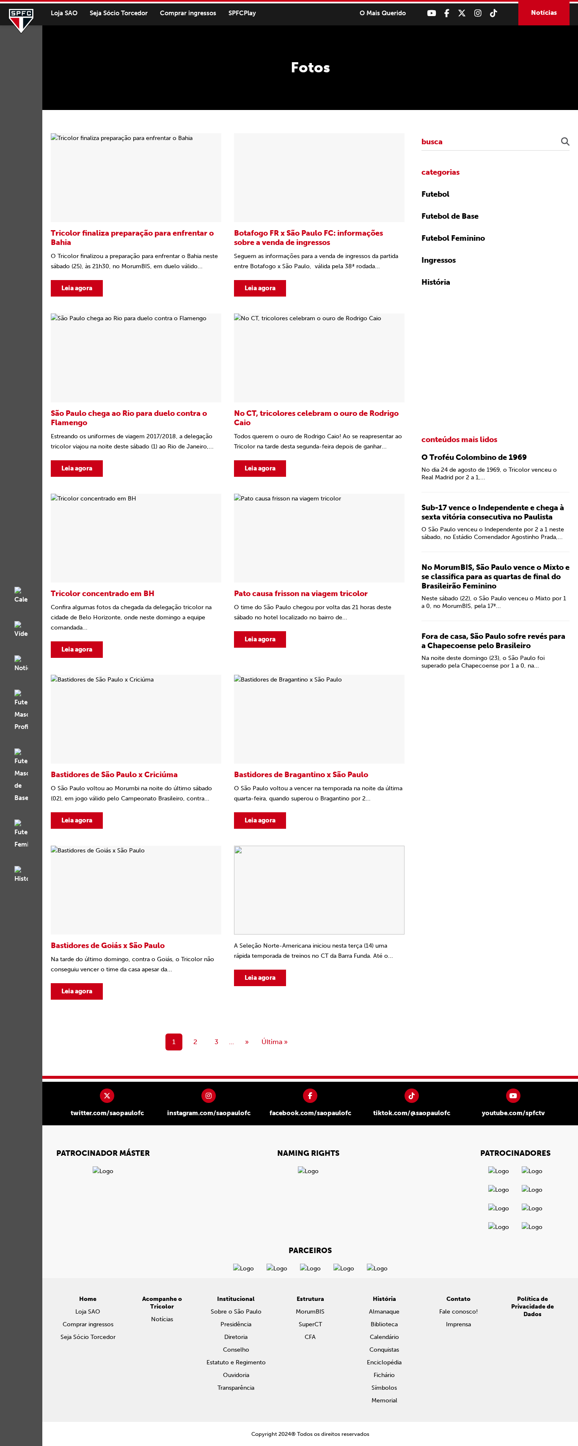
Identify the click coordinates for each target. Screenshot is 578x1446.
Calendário (384, 1337)
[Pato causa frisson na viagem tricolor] (319, 576)
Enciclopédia (384, 1362)
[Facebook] (446, 13)
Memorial (384, 1400)
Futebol (435, 194)
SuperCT (310, 1324)
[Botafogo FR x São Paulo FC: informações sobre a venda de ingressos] (319, 215)
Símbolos (384, 1387)
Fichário (384, 1375)
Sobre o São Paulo (236, 1311)
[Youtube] (431, 13)
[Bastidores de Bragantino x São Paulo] (319, 752)
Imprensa (458, 1324)
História (435, 282)
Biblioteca (384, 1324)
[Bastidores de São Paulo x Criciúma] (136, 752)
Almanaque (384, 1311)
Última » (274, 1042)
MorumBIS (310, 1311)
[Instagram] (478, 13)
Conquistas (384, 1349)
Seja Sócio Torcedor (119, 13)
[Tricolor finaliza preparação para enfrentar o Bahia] (136, 215)
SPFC (21, 21)
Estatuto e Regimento (236, 1362)
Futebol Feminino (453, 238)
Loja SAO (64, 13)
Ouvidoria (236, 1375)
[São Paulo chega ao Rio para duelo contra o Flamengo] (136, 395)
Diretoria (236, 1337)
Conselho (236, 1349)
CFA (310, 1337)
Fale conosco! (458, 1311)
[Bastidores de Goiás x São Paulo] (136, 923)
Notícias (544, 12)
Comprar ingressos (188, 13)
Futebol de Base (450, 216)
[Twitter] (462, 13)
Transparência (235, 1387)
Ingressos (438, 260)
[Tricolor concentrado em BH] (136, 576)
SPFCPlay (242, 13)
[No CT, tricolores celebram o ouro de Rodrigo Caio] (319, 395)
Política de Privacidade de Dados (532, 1306)
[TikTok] (493, 13)
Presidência (235, 1324)
